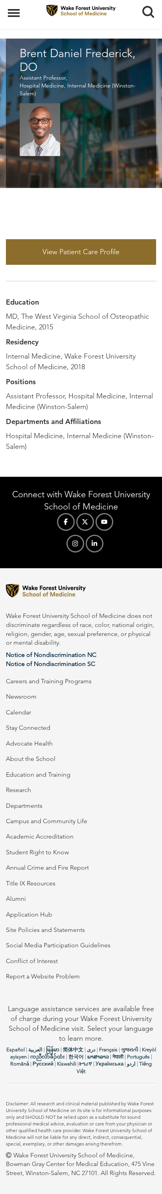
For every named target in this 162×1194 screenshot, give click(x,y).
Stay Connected (28, 727)
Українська (109, 1064)
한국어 (76, 1057)
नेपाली (117, 1057)
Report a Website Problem (43, 976)
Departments (24, 805)
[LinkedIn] (94, 543)
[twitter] (85, 522)
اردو (131, 1064)
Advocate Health (29, 743)
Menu (15, 8)
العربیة (35, 1050)
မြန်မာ (52, 1050)
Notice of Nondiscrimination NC (51, 654)
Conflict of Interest (32, 961)
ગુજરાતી (129, 1050)
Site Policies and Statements (45, 930)
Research (18, 790)
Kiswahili (66, 1064)
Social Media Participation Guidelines (58, 945)
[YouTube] (104, 522)
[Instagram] (75, 543)
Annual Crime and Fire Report (47, 867)
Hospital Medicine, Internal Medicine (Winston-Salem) (78, 89)
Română (19, 1064)
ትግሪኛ (85, 1064)
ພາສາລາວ (98, 1057)
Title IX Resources (30, 883)
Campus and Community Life (46, 821)
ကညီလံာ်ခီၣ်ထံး (47, 1057)
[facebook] (66, 522)
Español (15, 1050)
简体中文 (73, 1050)
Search (145, 4)
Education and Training (38, 774)
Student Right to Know (37, 852)
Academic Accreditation (40, 836)
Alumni (16, 898)
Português (138, 1057)
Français (108, 1050)
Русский (43, 1064)
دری (91, 1050)
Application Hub (29, 914)
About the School (30, 759)
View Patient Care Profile (81, 251)
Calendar (18, 712)
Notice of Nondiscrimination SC (50, 664)
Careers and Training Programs (49, 681)
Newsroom (21, 696)
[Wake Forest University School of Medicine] (81, 592)
